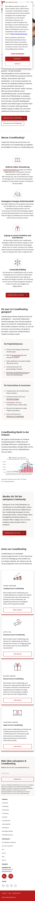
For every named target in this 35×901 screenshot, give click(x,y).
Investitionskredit (6, 820)
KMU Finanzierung (7, 176)
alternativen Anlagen (12, 399)
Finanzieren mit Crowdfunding (12, 118)
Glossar (4, 853)
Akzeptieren (17, 58)
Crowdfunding (5, 813)
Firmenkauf (4, 817)
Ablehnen (17, 63)
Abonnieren (17, 779)
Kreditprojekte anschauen (16, 295)
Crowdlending (5, 806)
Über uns (4, 860)
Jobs (3, 849)
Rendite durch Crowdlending (15, 416)
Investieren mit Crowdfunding (12, 123)
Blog (3, 856)
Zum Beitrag (17, 654)
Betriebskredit (5, 827)
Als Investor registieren (7, 846)
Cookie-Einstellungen (17, 53)
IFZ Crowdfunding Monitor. (7, 481)
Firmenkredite (16, 355)
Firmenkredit (5, 802)
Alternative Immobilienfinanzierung (17, 372)
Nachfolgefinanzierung (7, 834)
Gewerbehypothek (6, 824)
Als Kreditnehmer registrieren (9, 842)
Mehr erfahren (17, 610)
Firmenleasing (5, 810)
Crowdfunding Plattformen (11, 170)
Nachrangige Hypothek (7, 831)
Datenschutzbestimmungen (19, 34)
